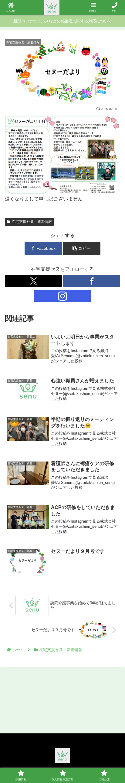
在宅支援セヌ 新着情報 (32, 222)
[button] (81, 248)
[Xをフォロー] (33, 281)
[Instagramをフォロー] (62, 296)
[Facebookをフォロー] (91, 281)
